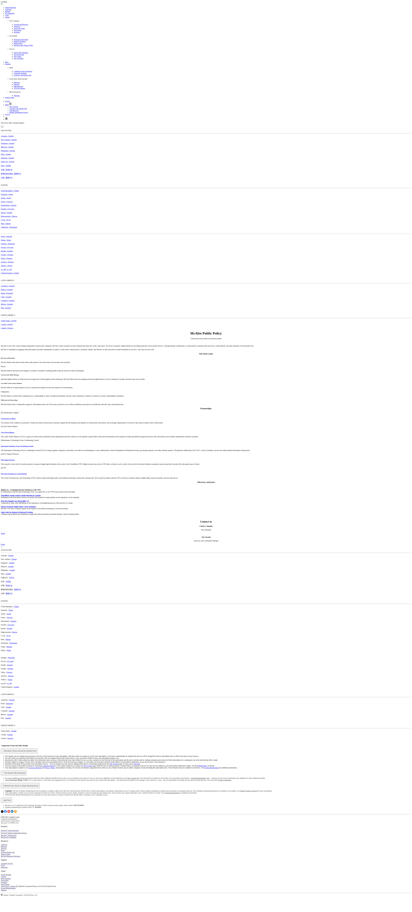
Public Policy (18, 43)
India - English (6, 154)
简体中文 (9, 585)
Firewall (16, 84)
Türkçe (10, 680)
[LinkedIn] (12, 812)
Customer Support (48, 766)
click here (136, 764)
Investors (17, 32)
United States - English (8, 321)
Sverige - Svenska (7, 255)
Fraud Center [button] (9, 97)
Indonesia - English (7, 158)
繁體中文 (17, 589)
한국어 (11, 578)
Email (3, 533)
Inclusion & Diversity (21, 39)
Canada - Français (7, 328)
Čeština (16, 606)
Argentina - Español (7, 286)
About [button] (7, 17)
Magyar (14, 632)
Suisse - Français (6, 258)
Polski (9, 650)
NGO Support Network (8, 460)
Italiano (8, 639)
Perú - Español (6, 308)
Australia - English (7, 136)
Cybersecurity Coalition (8, 418)
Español (10, 665)
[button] (8, 105)
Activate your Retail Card (22, 75)
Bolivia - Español (7, 290)
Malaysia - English (7, 147)
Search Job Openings (21, 53)
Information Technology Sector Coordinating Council (17, 446)
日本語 (8, 581)
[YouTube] (8, 812)
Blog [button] (6, 62)
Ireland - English (6, 213)
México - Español (7, 304)
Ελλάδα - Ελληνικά (7, 209)
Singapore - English (7, 143)
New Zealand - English (9, 140)
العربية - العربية (6, 269)
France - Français (7, 202)
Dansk (11, 610)
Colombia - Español (7, 300)
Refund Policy (202, 766)
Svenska (10, 669)
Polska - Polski (6, 240)
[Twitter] (2, 812)
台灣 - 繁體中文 (7, 178)
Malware (17, 82)
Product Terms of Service (248, 791)
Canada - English (7, 324)
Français (10, 617)
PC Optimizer (9, 13)
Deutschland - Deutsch (8, 205)
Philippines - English (8, 151)
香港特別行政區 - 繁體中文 (11, 174)
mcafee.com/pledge (224, 780)
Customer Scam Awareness (23, 71)
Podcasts (17, 96)
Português (11, 658)
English (11, 555)
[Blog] (15, 812)
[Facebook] (5, 812)
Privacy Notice (50, 768)
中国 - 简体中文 (7, 170)
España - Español (7, 251)
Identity (7, 11)
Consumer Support (20, 73)
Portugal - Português (8, 244)
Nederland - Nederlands (9, 227)
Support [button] (8, 64)
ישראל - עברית (6, 220)
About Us (17, 26)
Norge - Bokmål (6, 236)
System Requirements (211, 768)
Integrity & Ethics (20, 41)
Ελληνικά (11, 625)
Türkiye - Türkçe (6, 266)
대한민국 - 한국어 (7, 162)
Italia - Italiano (6, 224)
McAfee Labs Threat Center (23, 45)
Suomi (9, 614)
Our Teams (17, 56)
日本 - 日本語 (6, 166)
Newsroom (17, 30)
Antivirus (8, 9)
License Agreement (35, 768)
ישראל (8, 636)
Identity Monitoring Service (18, 112)
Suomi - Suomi (6, 198)
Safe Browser (18, 86)
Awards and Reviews (21, 24)
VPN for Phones (19, 88)
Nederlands (13, 643)
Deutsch (13, 621)
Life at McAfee (19, 55)
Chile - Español (6, 297)
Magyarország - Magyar (9, 216)
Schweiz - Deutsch (7, 262)
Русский (10, 661)
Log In (7, 101)
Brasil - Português (7, 293)
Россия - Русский (7, 247)
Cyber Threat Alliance (7, 432)
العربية (9, 683)
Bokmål (9, 647)
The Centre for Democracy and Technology (14, 474)
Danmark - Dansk (7, 194)
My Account (13, 107)
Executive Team (19, 28)
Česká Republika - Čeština (10, 191)
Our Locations (18, 58)
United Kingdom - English (10, 273)
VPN (7, 15)
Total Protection (10, 7)
